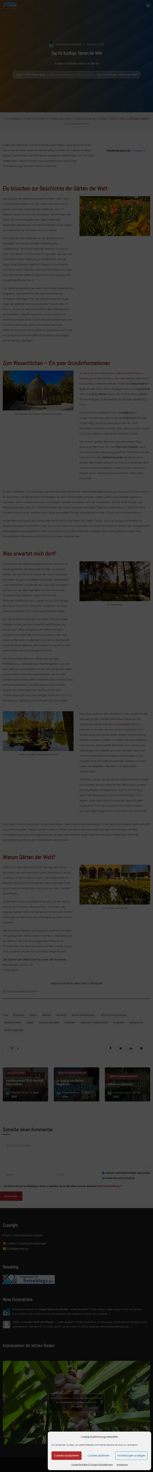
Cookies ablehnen (98, 1455)
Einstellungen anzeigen (131, 1455)
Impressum (122, 1464)
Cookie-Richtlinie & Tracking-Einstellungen (92, 1464)
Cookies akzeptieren (66, 1455)
